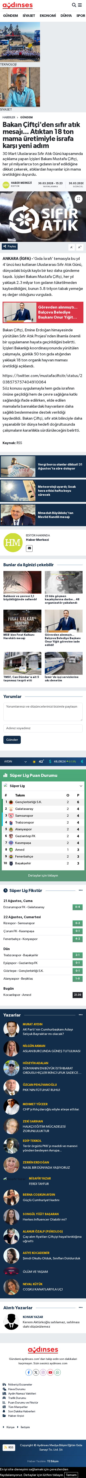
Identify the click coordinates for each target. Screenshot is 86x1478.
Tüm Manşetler (18, 1407)
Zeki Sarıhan (33, 1121)
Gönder (12, 740)
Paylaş (12, 246)
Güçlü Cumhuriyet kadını (41, 1200)
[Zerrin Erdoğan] (11, 1165)
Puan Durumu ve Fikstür (23, 1402)
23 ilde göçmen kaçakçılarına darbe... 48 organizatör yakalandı (62, 599)
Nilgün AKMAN (34, 1046)
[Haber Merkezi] (13, 542)
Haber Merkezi (37, 539)
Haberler (9, 117)
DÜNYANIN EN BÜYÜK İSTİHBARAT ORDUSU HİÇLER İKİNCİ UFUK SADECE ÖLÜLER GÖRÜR (50, 1071)
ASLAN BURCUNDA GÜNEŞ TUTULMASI (51, 1051)
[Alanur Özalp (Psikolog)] (11, 1236)
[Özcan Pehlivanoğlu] (11, 1087)
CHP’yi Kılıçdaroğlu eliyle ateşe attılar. (51, 1109)
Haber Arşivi (16, 1415)
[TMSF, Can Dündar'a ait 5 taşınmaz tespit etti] (22, 663)
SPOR (80, 16)
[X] (36, 1372)
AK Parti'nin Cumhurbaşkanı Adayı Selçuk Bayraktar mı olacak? (48, 1032)
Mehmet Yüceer (35, 1104)
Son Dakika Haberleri (21, 1411)
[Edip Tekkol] (11, 1145)
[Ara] (74, 5)
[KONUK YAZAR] (11, 1321)
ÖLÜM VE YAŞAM (35, 1272)
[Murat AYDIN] (11, 1029)
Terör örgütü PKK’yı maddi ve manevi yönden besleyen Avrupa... (50, 1148)
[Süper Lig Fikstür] (81, 890)
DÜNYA (66, 16)
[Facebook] (28, 1372)
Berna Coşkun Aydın (39, 1194)
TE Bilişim (53, 1461)
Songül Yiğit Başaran (41, 1214)
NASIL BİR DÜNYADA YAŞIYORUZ (46, 1167)
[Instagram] (43, 1372)
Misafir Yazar (40, 1178)
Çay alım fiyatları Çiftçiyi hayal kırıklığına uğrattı (52, 1239)
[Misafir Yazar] (14, 1179)
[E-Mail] (29, 548)
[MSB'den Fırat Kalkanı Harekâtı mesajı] (22, 621)
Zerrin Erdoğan (36, 1162)
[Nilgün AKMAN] (11, 1048)
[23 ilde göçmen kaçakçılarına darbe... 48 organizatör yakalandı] (64, 582)
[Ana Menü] (80, 5)
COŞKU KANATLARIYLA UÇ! (43, 1289)
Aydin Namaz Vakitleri (22, 1393)
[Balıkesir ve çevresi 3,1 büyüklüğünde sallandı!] (22, 582)
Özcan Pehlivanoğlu (40, 1084)
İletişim (25, 1427)
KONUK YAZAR (33, 1317)
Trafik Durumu (17, 1398)
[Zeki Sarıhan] (11, 1126)
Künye (11, 1427)
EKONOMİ (48, 16)
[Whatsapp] (57, 1372)
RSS (10, 1447)
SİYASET (29, 16)
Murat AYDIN (32, 1024)
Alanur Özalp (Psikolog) (43, 1231)
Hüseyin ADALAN (35, 1063)
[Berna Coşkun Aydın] (11, 1197)
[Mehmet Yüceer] (11, 1106)
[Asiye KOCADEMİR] (11, 1255)
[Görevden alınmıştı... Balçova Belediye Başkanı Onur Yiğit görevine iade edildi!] (64, 621)
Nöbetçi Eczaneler (20, 1384)
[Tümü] (81, 1015)
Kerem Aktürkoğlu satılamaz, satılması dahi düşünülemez (51, 1324)
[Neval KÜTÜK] (11, 1287)
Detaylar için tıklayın (43, 875)
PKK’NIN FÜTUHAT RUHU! (41, 1090)
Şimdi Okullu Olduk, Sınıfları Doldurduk (51, 1258)
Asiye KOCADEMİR (36, 1253)
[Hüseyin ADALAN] (11, 1068)
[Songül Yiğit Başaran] (11, 1217)
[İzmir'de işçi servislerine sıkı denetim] (64, 663)
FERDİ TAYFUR (39, 1184)
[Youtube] (50, 1372)
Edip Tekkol (32, 1140)
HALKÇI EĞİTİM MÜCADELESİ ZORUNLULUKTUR (44, 1129)
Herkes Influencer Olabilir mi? (45, 1219)
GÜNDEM (10, 16)
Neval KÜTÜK (32, 1284)
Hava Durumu (16, 1389)
